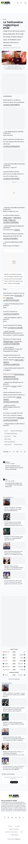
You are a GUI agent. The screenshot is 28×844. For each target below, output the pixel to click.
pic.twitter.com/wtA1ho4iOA (11, 401)
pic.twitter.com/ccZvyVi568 (15, 327)
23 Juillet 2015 (7, 133)
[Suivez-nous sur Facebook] (8, 817)
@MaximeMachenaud (9, 376)
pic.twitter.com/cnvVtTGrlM (11, 378)
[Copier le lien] (24, 451)
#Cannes (16, 341)
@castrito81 (10, 298)
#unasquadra (18, 295)
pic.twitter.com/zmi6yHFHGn (11, 314)
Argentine (17, 229)
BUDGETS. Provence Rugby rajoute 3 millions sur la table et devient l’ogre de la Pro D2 (13, 538)
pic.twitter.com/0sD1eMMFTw (12, 104)
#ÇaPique (6, 399)
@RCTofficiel (17, 217)
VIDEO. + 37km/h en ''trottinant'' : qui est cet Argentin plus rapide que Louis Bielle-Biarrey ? (13, 509)
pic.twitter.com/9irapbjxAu (11, 420)
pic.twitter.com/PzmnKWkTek (11, 178)
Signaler (13, 463)
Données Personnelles (11, 832)
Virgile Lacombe (19, 360)
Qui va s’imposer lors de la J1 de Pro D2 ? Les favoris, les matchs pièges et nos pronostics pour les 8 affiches (13, 582)
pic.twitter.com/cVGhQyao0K (11, 300)
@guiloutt (6, 362)
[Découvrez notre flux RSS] (23, 817)
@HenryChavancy (19, 374)
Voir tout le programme (14, 679)
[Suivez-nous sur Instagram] (12, 817)
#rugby (5, 220)
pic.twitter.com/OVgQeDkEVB (11, 343)
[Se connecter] (21, 2)
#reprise (19, 397)
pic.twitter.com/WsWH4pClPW (12, 146)
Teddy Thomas (8, 382)
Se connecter (14, 782)
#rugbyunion (12, 220)
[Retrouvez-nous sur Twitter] (4, 817)
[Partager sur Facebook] (13, 451)
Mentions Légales (14, 829)
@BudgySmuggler (8, 341)
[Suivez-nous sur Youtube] (15, 817)
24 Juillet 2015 (7, 227)
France (14, 386)
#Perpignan (21, 417)
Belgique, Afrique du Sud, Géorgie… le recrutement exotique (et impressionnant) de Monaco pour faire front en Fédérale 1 (13, 567)
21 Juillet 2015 (18, 349)
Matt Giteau (8, 317)
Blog (4, 19)
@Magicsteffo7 (8, 217)
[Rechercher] (17, 2)
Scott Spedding (9, 131)
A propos (17, 826)
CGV (21, 832)
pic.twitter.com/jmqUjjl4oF (11, 238)
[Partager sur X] (9, 451)
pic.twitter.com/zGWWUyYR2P (12, 364)
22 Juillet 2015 (18, 333)
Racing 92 (7, 368)
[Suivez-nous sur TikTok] (19, 817)
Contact (10, 826)
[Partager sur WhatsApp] (17, 451)
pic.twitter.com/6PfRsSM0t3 (11, 222)
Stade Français (8, 405)
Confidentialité (14, 835)
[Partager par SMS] (21, 451)
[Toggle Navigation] (25, 3)
